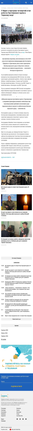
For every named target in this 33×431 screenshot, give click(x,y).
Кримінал (3, 414)
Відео (2, 419)
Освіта (18, 410)
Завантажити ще (16, 319)
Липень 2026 (4, 333)
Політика (25, 8)
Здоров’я (3, 415)
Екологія (18, 408)
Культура (18, 412)
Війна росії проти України (14, 8)
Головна (3, 8)
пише (23, 52)
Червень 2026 (4, 336)
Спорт (17, 414)
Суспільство (19, 415)
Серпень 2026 (4, 330)
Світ (13, 157)
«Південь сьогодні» (14, 54)
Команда (3, 421)
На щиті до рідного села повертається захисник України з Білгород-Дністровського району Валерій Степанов (15, 213)
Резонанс (3, 408)
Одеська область (6, 157)
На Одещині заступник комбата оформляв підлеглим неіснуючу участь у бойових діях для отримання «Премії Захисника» (15, 240)
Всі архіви (3, 339)
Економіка (3, 412)
